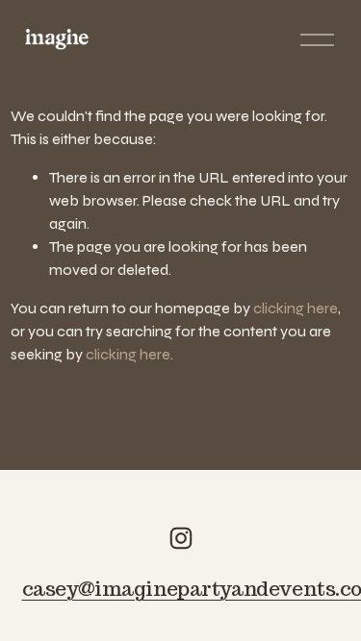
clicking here (295, 308)
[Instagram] (181, 538)
